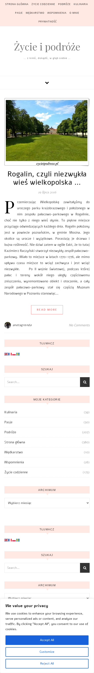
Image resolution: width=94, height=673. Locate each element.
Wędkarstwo (35, 13)
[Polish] (14, 354)
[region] (47, 636)
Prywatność (47, 21)
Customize (47, 652)
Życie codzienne (43, 4)
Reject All (47, 663)
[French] (10, 354)
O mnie (74, 13)
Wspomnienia (56, 13)
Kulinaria (81, 4)
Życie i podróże (47, 46)
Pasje (19, 13)
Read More (47, 310)
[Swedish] (18, 354)
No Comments (79, 325)
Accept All (47, 640)
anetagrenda (22, 325)
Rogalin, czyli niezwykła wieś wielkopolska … (47, 178)
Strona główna (16, 4)
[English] (6, 354)
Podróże (64, 4)
